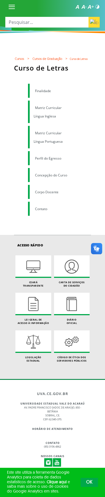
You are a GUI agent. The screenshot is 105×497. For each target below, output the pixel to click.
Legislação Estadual (33, 359)
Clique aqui (57, 482)
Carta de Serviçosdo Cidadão (72, 284)
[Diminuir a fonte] (84, 6)
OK (89, 482)
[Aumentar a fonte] (90, 6)
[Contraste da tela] (97, 6)
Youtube (57, 462)
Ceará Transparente (33, 284)
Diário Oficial (72, 321)
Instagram (48, 462)
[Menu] (12, 6)
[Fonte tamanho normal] (77, 6)
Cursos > (23, 58)
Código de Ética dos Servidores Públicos (72, 359)
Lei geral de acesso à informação (33, 321)
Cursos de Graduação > (51, 58)
